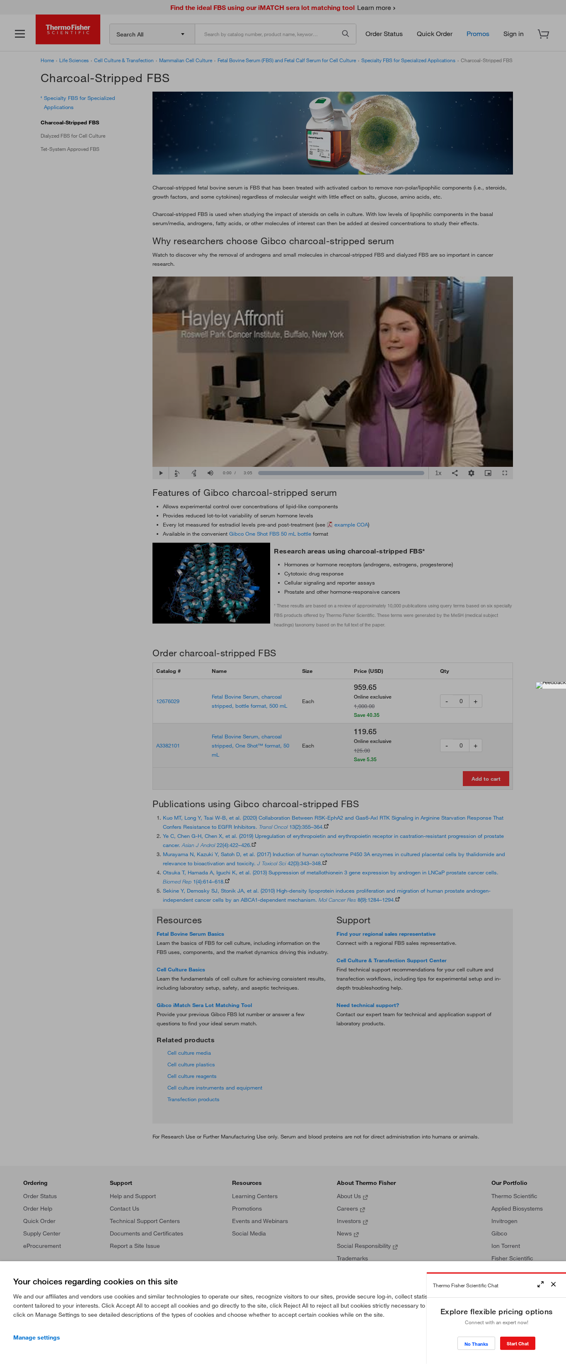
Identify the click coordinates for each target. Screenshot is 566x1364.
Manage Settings (36, 1337)
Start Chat (518, 1343)
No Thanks (476, 1344)
